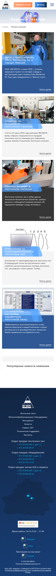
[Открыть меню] (52, 4)
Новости (28, 424)
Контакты (28, 435)
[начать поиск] (5, 358)
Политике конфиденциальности (17, 570)
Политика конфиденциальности (28, 564)
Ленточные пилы (28, 413)
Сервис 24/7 (28, 428)
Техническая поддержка (28, 431)
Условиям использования (41, 570)
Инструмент (28, 420)
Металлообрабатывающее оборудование (28, 417)
